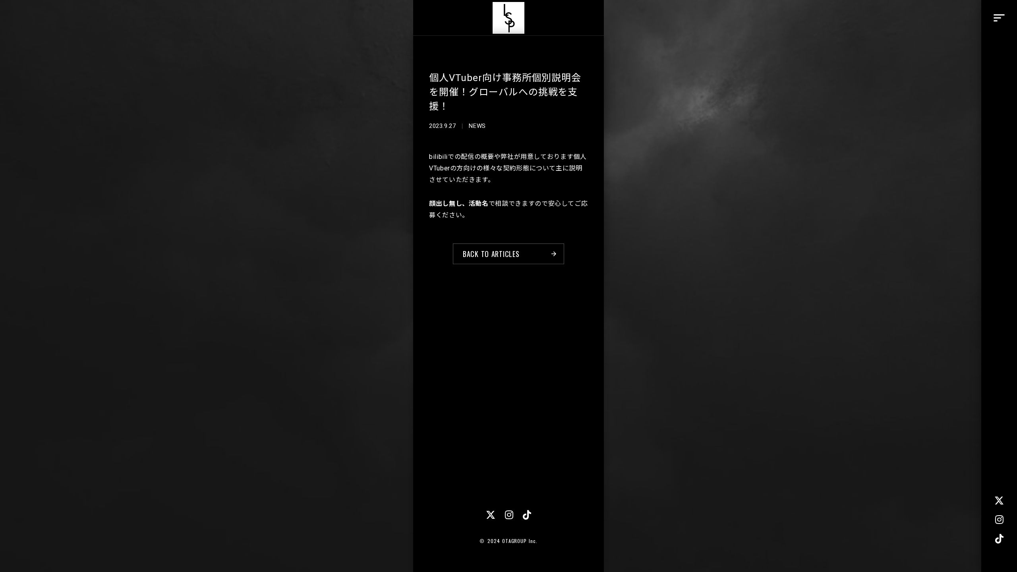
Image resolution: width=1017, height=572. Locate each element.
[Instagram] (999, 519)
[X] (999, 500)
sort (999, 18)
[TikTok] (999, 538)
